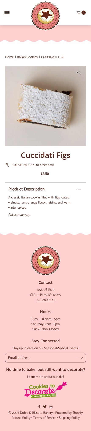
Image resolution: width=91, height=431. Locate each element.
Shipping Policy (69, 418)
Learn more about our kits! (45, 377)
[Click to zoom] (79, 72)
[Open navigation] (7, 12)
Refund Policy (21, 418)
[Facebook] (39, 407)
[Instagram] (51, 407)
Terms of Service (44, 418)
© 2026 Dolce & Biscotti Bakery (30, 413)
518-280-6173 (45, 300)
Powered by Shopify (69, 413)
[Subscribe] (80, 357)
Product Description (26, 189)
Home (9, 57)
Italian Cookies (27, 57)
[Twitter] (45, 407)
